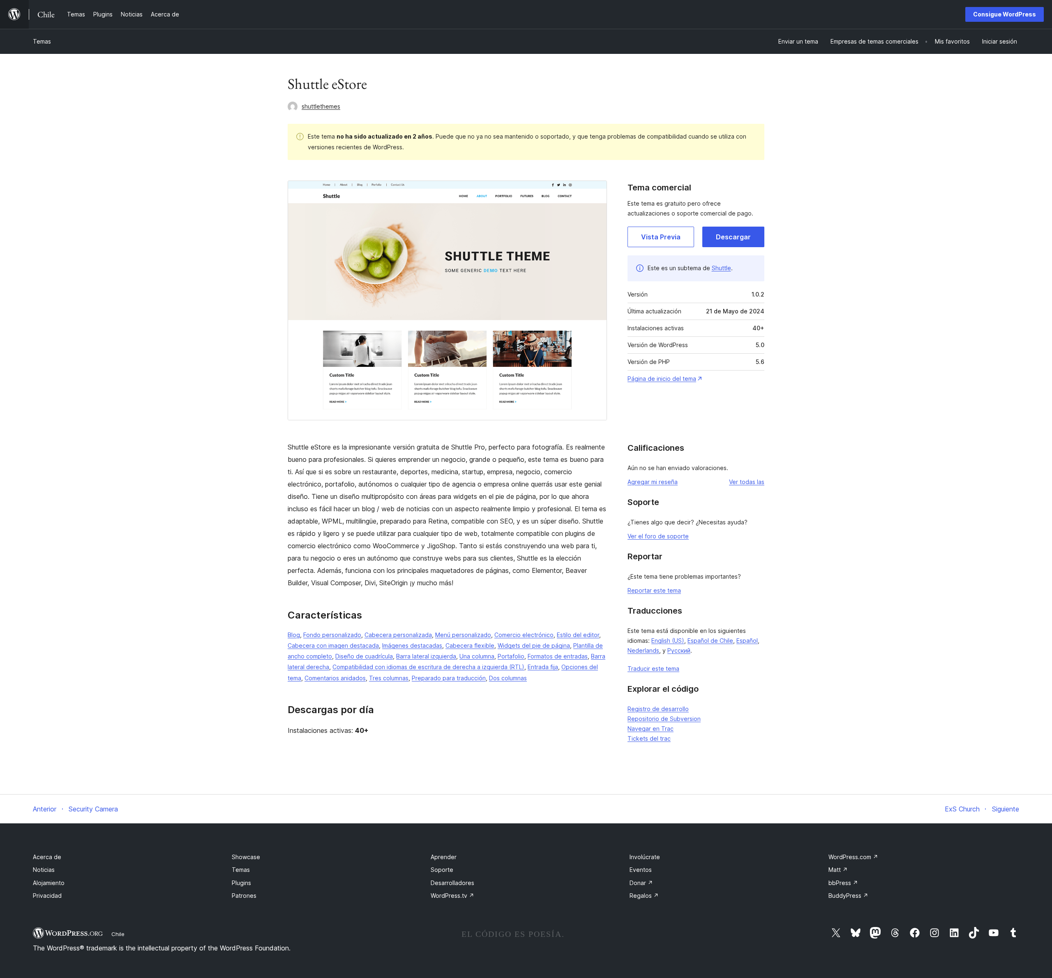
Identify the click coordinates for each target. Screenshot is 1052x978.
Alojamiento (49, 882)
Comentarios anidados (335, 677)
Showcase (246, 856)
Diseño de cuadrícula (364, 656)
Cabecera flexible (469, 645)
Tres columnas (388, 677)
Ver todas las (746, 481)
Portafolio (511, 656)
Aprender (444, 856)
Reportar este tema (654, 590)
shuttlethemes (321, 106)
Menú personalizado (463, 634)
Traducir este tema (653, 668)
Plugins (241, 882)
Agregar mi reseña (653, 481)
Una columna (476, 656)
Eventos (641, 869)
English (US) (667, 640)
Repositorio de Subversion (664, 718)
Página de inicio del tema (662, 378)
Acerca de (47, 856)
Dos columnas (508, 677)
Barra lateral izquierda (426, 656)
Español (747, 640)
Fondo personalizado (332, 634)
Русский (678, 650)
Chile (118, 934)
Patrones (244, 895)
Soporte (442, 869)
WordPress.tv (452, 895)
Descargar (733, 237)
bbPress (843, 882)
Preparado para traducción (449, 677)
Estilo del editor (578, 634)
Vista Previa (661, 237)
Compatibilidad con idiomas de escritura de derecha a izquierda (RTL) (428, 666)
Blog (294, 634)
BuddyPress (848, 895)
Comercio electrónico (524, 634)
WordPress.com (853, 856)
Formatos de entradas (558, 656)
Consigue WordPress (1004, 14)
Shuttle (721, 267)
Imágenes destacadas (412, 645)
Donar (641, 882)
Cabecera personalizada (398, 634)
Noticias (44, 869)
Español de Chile (710, 640)
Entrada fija (543, 666)
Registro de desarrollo (658, 708)
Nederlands (643, 650)
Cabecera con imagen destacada (333, 645)
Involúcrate (645, 856)
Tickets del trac (649, 738)
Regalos (644, 895)
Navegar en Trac (651, 728)
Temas (42, 41)
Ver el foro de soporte (658, 536)
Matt (838, 869)
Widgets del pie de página (534, 645)
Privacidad (47, 895)
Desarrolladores (452, 882)
